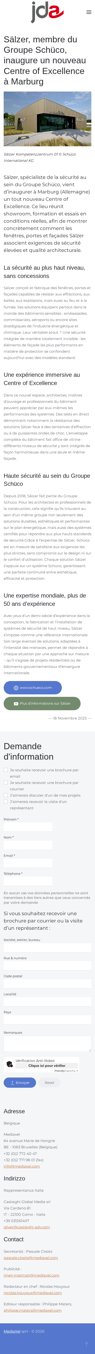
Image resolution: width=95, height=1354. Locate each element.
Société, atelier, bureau (22, 940)
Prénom (11, 819)
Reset (49, 1082)
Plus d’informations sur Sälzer (45, 703)
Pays (7, 1012)
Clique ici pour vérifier (46, 1066)
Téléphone (13, 873)
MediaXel (12, 1331)
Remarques (13, 1032)
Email (9, 855)
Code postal (13, 976)
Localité (10, 994)
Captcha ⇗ (66, 1070)
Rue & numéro (15, 958)
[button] (88, 12)
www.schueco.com (36, 687)
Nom (9, 837)
